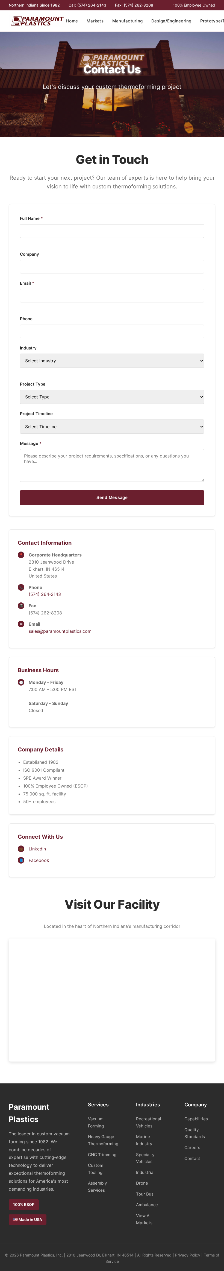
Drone (142, 1183)
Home (72, 21)
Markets (95, 21)
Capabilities (196, 1118)
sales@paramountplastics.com (60, 631)
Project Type (32, 384)
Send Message (112, 497)
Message (31, 443)
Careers (192, 1147)
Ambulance (147, 1204)
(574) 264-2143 (45, 594)
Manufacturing (127, 21)
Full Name (31, 218)
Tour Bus (145, 1194)
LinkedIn (37, 849)
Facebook (39, 860)
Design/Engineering (171, 21)
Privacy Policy (187, 1255)
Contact (192, 1158)
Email (27, 283)
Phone (26, 318)
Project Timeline (36, 413)
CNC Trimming (102, 1154)
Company (29, 254)
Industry (28, 348)
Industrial (145, 1172)
